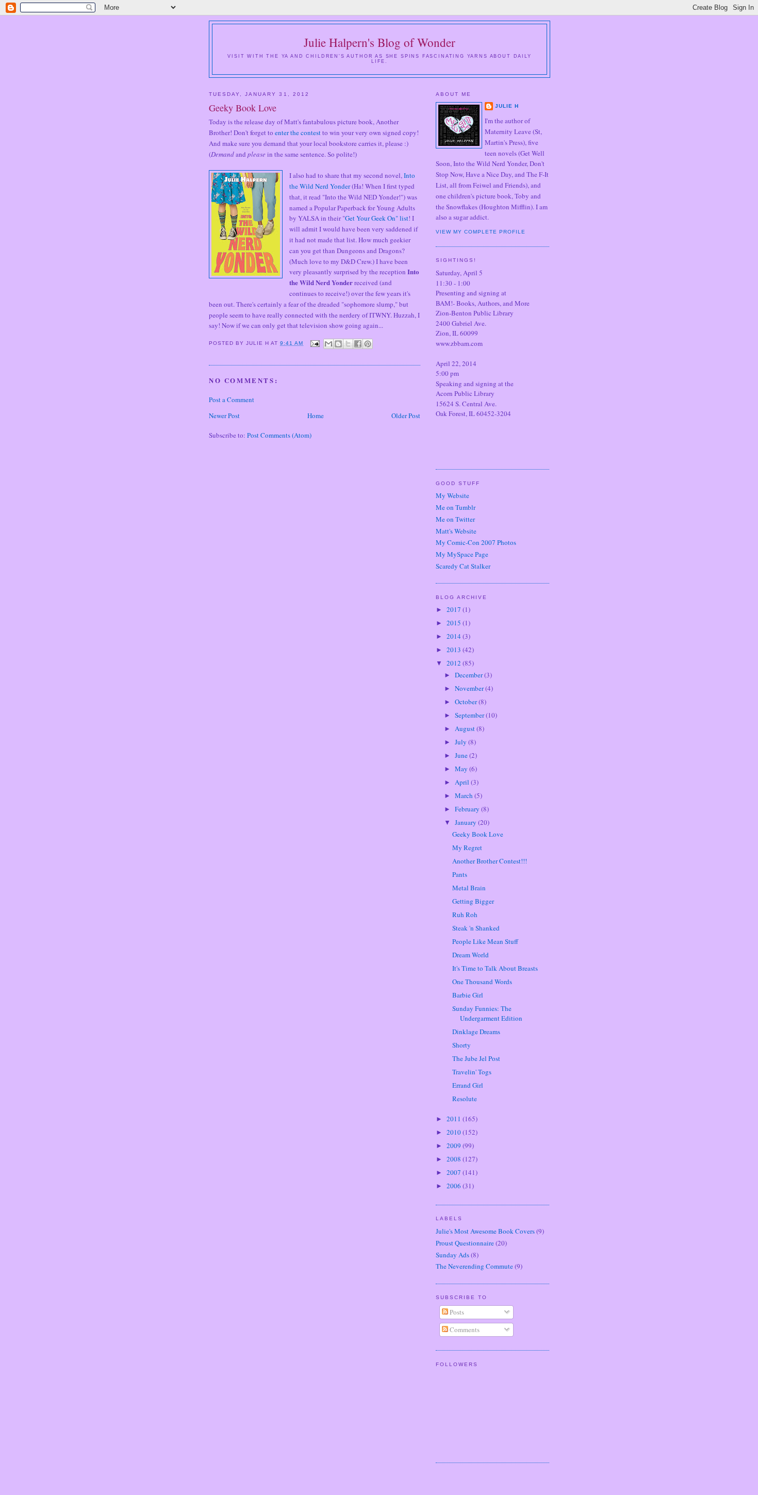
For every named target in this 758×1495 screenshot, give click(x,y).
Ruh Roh (464, 914)
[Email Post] (314, 343)
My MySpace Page (462, 554)
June (462, 755)
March (464, 795)
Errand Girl (467, 1085)
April (463, 782)
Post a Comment (231, 399)
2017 (455, 609)
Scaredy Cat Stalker (463, 566)
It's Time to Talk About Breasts (495, 968)
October (467, 701)
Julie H (507, 106)
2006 (455, 1185)
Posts (456, 1312)
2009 (455, 1145)
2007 (455, 1172)
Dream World (470, 954)
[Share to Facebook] (358, 344)
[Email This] (328, 344)
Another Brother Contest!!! (489, 861)
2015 (455, 622)
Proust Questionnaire (465, 1243)
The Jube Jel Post (476, 1058)
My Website (452, 495)
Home (315, 415)
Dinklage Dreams (476, 1031)
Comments (464, 1329)
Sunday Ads (452, 1254)
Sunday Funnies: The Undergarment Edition (487, 1013)
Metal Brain (469, 887)
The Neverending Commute (474, 1266)
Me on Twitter (455, 519)
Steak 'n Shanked (476, 928)
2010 (455, 1132)
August (465, 728)
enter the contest (298, 132)
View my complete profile (480, 232)
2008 (455, 1159)
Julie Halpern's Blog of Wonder (379, 43)
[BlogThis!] (338, 344)
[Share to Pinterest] (367, 344)
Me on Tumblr (455, 507)
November (470, 688)
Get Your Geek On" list (376, 218)
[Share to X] (348, 344)
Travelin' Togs (471, 1071)
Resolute (464, 1098)
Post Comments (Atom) (279, 435)
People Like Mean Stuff (485, 941)
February (468, 808)
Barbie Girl (467, 995)
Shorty (461, 1045)
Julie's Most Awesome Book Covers (485, 1231)
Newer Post (224, 415)
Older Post (405, 415)
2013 (455, 649)
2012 (455, 663)
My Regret (467, 847)
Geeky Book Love (477, 834)
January (466, 822)
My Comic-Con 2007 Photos (476, 542)
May (462, 768)
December (469, 674)
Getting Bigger (473, 901)
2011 (455, 1118)
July (461, 741)
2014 (455, 636)
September (470, 715)
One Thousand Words (482, 981)
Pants (459, 874)
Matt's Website (456, 531)
